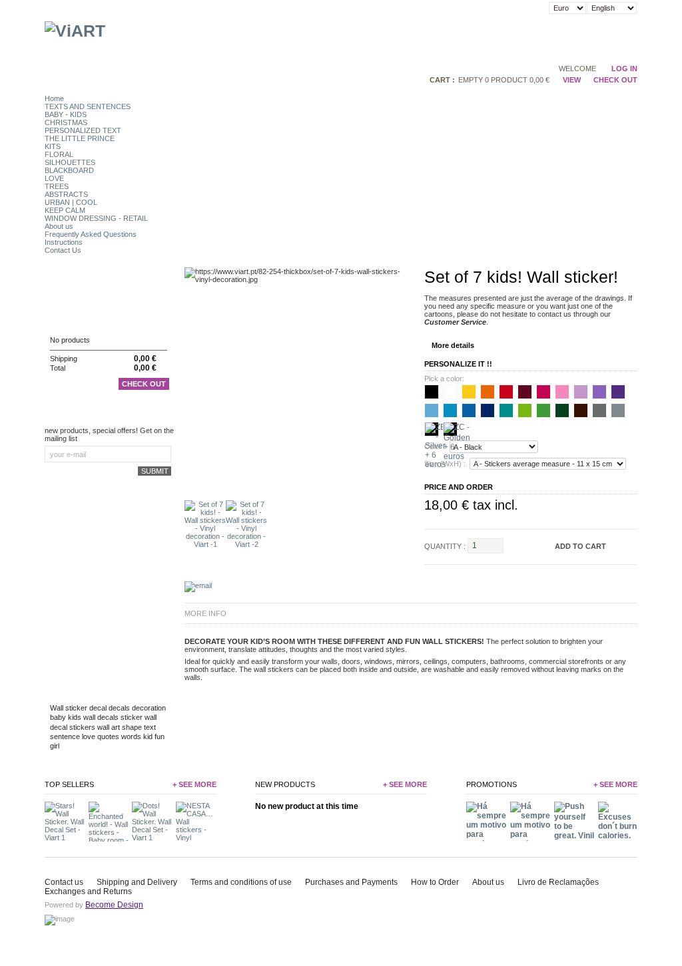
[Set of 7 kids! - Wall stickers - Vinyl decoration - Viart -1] (205, 544)
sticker (132, 717)
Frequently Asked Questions (91, 234)
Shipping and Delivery (137, 882)
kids (74, 717)
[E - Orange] (487, 392)
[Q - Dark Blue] (487, 410)
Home (54, 98)
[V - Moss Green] (562, 410)
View (571, 80)
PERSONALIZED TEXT (83, 130)
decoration (149, 708)
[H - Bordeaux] (524, 392)
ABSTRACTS (66, 194)
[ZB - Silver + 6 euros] (431, 429)
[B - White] (450, 392)
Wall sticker (68, 708)
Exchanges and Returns (88, 891)
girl (54, 746)
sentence (65, 736)
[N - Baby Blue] (431, 410)
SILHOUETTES (70, 162)
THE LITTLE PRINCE (80, 138)
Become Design (114, 904)
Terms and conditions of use (241, 882)
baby (58, 717)
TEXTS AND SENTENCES (88, 106)
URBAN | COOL (71, 202)
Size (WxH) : (445, 464)
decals (119, 708)
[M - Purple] (618, 392)
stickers (82, 727)
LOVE (54, 178)
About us (59, 226)
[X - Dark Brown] (580, 410)
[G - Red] (506, 392)
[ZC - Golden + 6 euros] (450, 429)
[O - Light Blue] (450, 410)
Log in (624, 69)
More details (453, 345)
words (131, 736)
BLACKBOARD (69, 170)
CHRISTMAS (66, 122)
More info (205, 613)
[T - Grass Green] (543, 410)
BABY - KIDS (66, 114)
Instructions (64, 242)
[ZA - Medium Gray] (618, 410)
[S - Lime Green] (524, 410)
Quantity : (445, 546)
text (150, 727)
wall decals (101, 717)
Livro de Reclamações (558, 882)
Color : (435, 447)
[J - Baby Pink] (562, 392)
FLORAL (59, 154)
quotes (108, 736)
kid (148, 736)
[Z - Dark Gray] (599, 410)
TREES (57, 186)
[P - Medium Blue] (469, 410)
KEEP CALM (65, 210)
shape (132, 727)
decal (98, 708)
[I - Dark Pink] (543, 392)
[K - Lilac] (580, 392)
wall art (108, 727)
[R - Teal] (506, 410)
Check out (144, 384)
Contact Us (63, 250)
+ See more (194, 784)
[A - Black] (431, 392)
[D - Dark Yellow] (469, 392)
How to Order (435, 882)
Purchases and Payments (351, 882)
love (88, 736)
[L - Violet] (599, 392)
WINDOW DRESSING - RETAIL (96, 218)
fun (160, 736)
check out (615, 80)
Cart (60, 314)
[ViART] (75, 30)
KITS (53, 146)
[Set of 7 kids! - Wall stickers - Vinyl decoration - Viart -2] (246, 544)
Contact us (64, 882)
